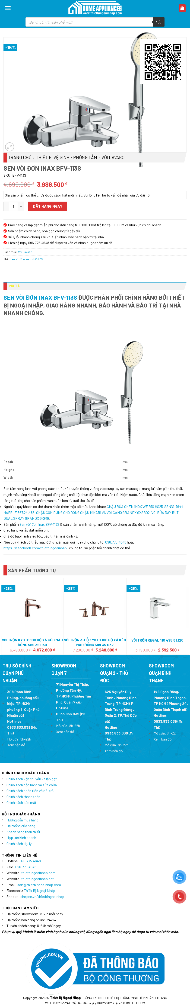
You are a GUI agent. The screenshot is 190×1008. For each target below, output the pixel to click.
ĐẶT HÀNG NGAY (47, 206)
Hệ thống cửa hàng (20, 826)
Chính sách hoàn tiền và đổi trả (30, 790)
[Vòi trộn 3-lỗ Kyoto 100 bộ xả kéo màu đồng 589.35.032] (95, 606)
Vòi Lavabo (112, 157)
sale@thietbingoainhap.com (39, 884)
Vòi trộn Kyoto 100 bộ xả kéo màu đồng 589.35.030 (32, 642)
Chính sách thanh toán (23, 796)
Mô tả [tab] (14, 286)
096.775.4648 (115, 542)
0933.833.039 (18, 727)
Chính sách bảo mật (21, 802)
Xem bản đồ (16, 745)
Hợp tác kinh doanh (21, 837)
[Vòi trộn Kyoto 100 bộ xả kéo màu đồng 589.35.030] (32, 606)
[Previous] (3, 616)
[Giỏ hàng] (182, 8)
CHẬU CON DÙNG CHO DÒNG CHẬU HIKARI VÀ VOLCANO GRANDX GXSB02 (93, 512)
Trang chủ (20, 157)
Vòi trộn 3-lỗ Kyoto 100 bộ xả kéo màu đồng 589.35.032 (95, 642)
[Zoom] (9, 146)
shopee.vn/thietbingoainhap (42, 896)
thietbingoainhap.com (38, 872)
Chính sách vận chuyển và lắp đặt (31, 779)
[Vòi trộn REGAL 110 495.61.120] (158, 606)
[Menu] (8, 8)
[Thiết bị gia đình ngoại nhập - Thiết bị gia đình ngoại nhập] (95, 8)
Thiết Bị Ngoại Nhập (39, 890)
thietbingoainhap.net (37, 878)
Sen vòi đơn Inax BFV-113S (26, 259)
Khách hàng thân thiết (23, 832)
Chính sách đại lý (19, 843)
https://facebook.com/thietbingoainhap (35, 548)
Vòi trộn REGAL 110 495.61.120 (157, 640)
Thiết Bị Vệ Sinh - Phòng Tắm (66, 157)
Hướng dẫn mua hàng (22, 820)
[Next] (186, 616)
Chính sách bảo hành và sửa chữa (31, 785)
